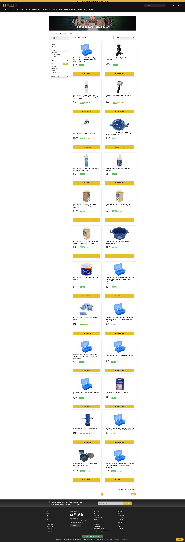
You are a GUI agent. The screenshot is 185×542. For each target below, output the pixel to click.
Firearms (48, 513)
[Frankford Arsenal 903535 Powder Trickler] (86, 420)
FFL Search (120, 517)
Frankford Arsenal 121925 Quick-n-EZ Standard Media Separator (119, 242)
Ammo (47, 515)
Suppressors (48, 522)
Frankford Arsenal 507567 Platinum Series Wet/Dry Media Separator (85, 464)
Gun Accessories (57, 54)
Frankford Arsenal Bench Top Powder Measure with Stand (119, 58)
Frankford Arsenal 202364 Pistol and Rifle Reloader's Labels (117, 392)
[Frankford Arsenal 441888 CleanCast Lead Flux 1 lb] (86, 269)
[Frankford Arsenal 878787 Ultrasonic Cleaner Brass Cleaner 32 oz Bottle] (86, 160)
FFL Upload (120, 519)
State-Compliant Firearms (99, 531)
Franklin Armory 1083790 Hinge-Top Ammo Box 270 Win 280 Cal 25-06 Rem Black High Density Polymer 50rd (119, 319)
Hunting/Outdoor (49, 526)
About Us (120, 524)
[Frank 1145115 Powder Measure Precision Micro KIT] (120, 87)
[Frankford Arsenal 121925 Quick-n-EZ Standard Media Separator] (120, 233)
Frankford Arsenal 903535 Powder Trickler (85, 428)
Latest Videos (97, 522)
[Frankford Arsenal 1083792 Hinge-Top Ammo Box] (120, 347)
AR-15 (47, 517)
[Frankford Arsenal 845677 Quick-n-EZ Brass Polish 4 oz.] (120, 160)
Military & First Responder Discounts (102, 530)
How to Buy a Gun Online (99, 528)
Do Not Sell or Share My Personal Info (92, 536)
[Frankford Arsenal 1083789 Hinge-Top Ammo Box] (86, 384)
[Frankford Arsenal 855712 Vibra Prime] (86, 125)
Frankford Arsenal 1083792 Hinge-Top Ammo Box (120, 355)
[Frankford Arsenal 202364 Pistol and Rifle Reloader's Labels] (120, 384)
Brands (47, 530)
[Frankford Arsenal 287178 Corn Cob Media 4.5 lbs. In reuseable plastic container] (86, 233)
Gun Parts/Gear (55, 52)
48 (133, 489)
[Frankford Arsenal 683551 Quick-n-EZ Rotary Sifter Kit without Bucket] (120, 125)
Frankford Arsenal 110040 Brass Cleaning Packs (85, 318)
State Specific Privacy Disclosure (121, 539)
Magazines (48, 521)
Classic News (97, 524)
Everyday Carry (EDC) (50, 528)
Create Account (121, 515)
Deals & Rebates (49, 531)
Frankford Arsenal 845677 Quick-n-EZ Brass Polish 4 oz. (118, 169)
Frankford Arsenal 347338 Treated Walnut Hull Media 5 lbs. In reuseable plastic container (85, 205)
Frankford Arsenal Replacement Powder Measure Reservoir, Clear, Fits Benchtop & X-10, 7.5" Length (86, 97)
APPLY (65, 63)
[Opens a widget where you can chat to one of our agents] (180, 539)
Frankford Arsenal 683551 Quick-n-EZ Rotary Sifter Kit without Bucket (118, 133)
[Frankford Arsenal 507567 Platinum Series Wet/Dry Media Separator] (86, 456)
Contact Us (120, 528)
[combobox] (154, 5)
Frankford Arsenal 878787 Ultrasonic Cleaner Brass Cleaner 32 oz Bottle (86, 169)
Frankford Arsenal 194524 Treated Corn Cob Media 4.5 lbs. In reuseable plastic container (118, 205)
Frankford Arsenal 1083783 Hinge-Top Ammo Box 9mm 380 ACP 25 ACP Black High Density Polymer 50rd (120, 465)
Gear (55, 56)
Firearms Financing (98, 521)
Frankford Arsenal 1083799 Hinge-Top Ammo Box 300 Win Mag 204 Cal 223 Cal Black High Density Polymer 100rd (120, 279)
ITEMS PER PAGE (123, 489)
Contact (174, 5)
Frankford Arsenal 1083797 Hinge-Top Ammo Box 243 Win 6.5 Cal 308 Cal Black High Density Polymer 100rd (86, 59)
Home (50, 14)
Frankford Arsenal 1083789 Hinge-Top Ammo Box (86, 392)
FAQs (169, 5)
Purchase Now (86, 73)
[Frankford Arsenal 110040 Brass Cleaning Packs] (86, 309)
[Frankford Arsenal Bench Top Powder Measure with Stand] (120, 50)
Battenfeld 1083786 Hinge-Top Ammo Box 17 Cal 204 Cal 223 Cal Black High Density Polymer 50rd (120, 429)
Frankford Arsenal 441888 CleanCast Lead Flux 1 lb (85, 278)
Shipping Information (98, 517)
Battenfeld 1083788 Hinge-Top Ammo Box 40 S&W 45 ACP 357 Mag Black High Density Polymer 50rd (86, 356)
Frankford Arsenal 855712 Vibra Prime (84, 133)
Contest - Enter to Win (98, 526)
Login (119, 513)
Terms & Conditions (98, 539)
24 (130, 489)
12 (128, 489)
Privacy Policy (109, 539)
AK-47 (47, 519)
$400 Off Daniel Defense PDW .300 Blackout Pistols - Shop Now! (92, 1)
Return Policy (97, 519)
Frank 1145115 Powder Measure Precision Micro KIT (119, 96)
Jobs (119, 526)
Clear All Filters (69, 33)
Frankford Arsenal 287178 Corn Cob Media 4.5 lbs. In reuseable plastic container (85, 242)
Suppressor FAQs (97, 515)
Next (133, 494)
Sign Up (127, 503)
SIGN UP (75, 525)
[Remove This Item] (65, 33)
